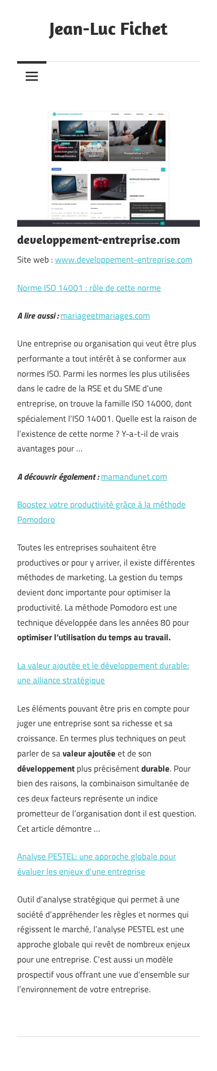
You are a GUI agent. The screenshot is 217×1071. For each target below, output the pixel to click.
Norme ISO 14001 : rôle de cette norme (89, 287)
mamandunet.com (134, 476)
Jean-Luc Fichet (108, 28)
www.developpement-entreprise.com (123, 259)
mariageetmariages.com (105, 315)
